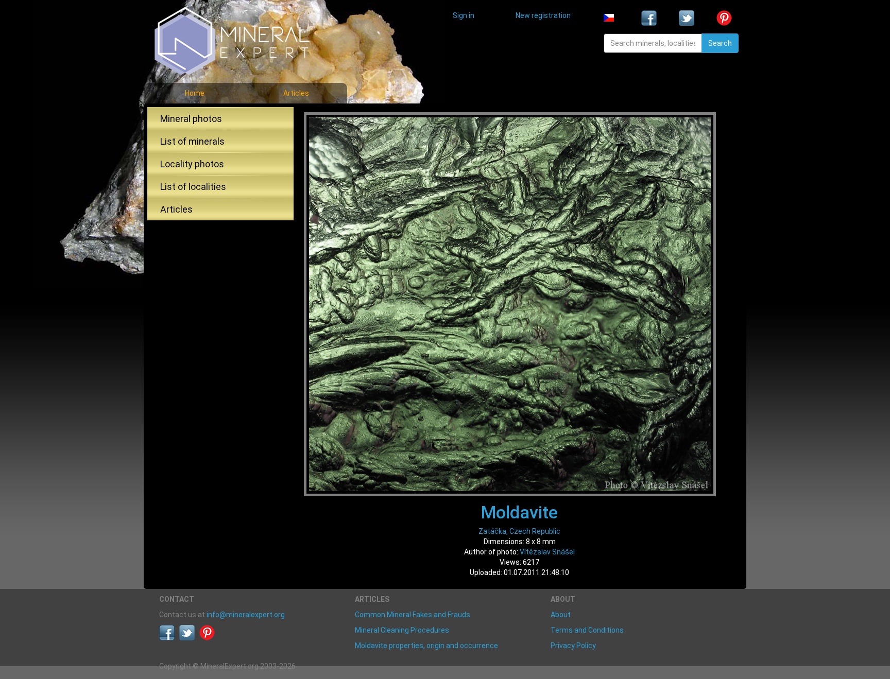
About (561, 615)
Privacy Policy (573, 645)
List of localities (193, 186)
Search (720, 43)
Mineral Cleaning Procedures (402, 630)
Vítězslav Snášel (547, 552)
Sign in (463, 15)
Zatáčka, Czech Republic (519, 531)
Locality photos (192, 164)
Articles (296, 93)
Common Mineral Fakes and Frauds (412, 615)
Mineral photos (191, 118)
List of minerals (192, 141)
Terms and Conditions (587, 630)
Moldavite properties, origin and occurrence (426, 645)
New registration (543, 15)
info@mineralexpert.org (246, 615)
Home (194, 93)
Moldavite (519, 512)
